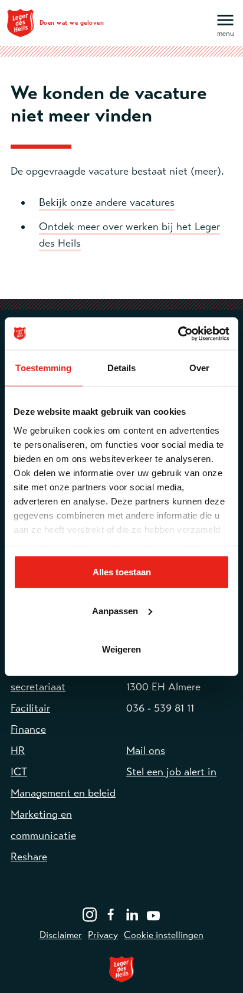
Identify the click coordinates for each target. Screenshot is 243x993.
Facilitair (30, 708)
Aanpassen (115, 610)
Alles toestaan (122, 572)
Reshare (29, 856)
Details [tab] (121, 368)
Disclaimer (61, 935)
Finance (28, 729)
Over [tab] (199, 368)
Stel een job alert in (171, 771)
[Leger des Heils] (121, 969)
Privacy (103, 935)
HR (18, 750)
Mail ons (145, 750)
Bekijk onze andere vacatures (107, 202)
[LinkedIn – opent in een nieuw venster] (132, 913)
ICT (19, 771)
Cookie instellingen (163, 935)
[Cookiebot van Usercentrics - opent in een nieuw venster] (177, 333)
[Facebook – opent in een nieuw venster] (111, 913)
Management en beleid (63, 792)
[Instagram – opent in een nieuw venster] (90, 913)
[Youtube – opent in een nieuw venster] (153, 913)
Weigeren (121, 649)
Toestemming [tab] (43, 368)
